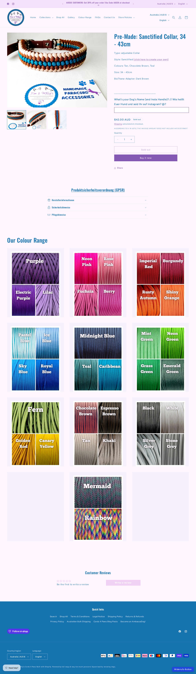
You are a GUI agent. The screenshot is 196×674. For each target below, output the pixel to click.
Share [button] (120, 168)
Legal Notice (99, 616)
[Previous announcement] (63, 4)
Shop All (64, 616)
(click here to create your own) (151, 59)
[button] (46, 17)
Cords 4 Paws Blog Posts (106, 621)
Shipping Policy (115, 616)
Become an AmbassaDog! (133, 621)
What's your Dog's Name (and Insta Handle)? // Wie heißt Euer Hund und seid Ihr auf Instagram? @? (149, 102)
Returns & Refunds (135, 616)
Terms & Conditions (80, 616)
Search (53, 616)
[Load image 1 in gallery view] (16, 119)
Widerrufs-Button (183, 669)
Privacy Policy (57, 621)
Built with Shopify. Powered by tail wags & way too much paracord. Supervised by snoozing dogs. (76, 667)
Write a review (123, 582)
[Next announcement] (133, 4)
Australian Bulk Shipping (79, 621)
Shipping (118, 124)
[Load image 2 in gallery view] (36, 119)
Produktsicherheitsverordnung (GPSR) (98, 189)
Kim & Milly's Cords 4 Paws (25, 667)
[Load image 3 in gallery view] (57, 119)
